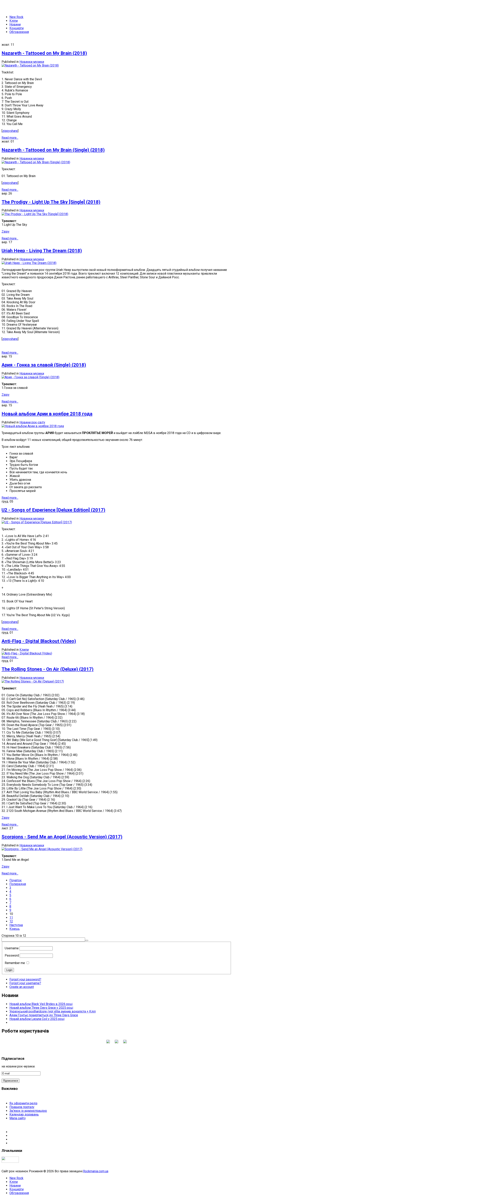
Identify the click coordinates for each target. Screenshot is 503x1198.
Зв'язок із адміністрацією (28, 1111)
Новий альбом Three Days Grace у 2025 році (41, 1008)
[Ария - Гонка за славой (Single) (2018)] (30, 377)
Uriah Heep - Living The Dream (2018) (42, 250)
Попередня (17, 884)
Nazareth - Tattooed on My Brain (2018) (44, 53)
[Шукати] (86, 940)
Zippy (5, 231)
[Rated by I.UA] (10, 1161)
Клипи (24, 650)
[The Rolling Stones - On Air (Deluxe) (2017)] (33, 681)
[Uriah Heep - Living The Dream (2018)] (29, 263)
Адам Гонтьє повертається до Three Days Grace (43, 1015)
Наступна (16, 925)
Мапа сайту (17, 1118)
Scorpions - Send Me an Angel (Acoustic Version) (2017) (62, 837)
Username (12, 948)
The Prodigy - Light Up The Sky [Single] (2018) (51, 202)
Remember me (15, 963)
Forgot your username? (25, 983)
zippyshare (10, 131)
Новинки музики (31, 62)
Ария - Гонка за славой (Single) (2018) (44, 365)
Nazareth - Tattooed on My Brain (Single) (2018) (53, 150)
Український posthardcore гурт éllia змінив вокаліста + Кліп (52, 1011)
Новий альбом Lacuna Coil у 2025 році (36, 1019)
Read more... (10, 138)
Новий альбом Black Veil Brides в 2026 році (41, 1004)
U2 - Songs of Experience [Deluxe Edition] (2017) (53, 510)
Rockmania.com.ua (95, 1171)
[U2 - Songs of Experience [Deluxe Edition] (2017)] (37, 522)
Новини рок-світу (32, 422)
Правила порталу (21, 1107)
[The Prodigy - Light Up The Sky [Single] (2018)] (35, 214)
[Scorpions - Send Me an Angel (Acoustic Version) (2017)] (42, 849)
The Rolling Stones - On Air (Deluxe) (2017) (48, 669)
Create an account (21, 987)
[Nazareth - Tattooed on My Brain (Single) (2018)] (36, 162)
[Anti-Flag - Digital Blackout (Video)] (27, 653)
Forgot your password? (25, 979)
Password (12, 955)
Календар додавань (24, 1114)
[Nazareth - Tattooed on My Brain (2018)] (30, 65)
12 (11, 921)
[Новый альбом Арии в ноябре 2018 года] (33, 426)
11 (11, 917)
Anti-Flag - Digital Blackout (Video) (39, 641)
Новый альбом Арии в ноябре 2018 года (47, 414)
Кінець (14, 929)
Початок (15, 880)
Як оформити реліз (23, 1103)
